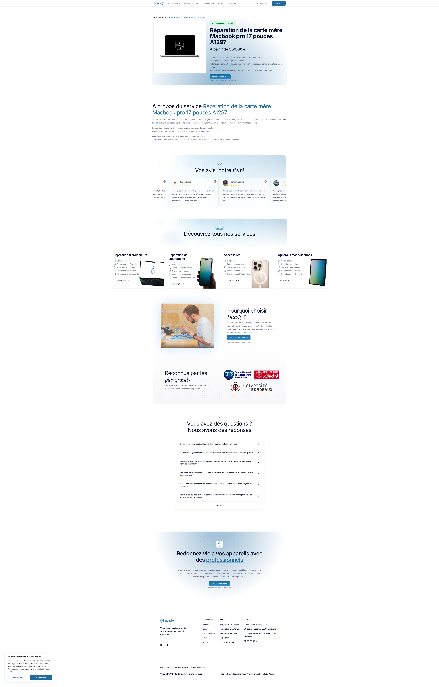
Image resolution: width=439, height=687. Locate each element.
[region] (30, 667)
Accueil (155, 17)
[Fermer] (52, 655)
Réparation (162, 17)
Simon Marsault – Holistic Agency (260, 674)
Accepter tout (41, 677)
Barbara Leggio (186, 182)
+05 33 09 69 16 (262, 3)
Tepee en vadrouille (239, 182)
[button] (219, 505)
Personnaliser (18, 677)
